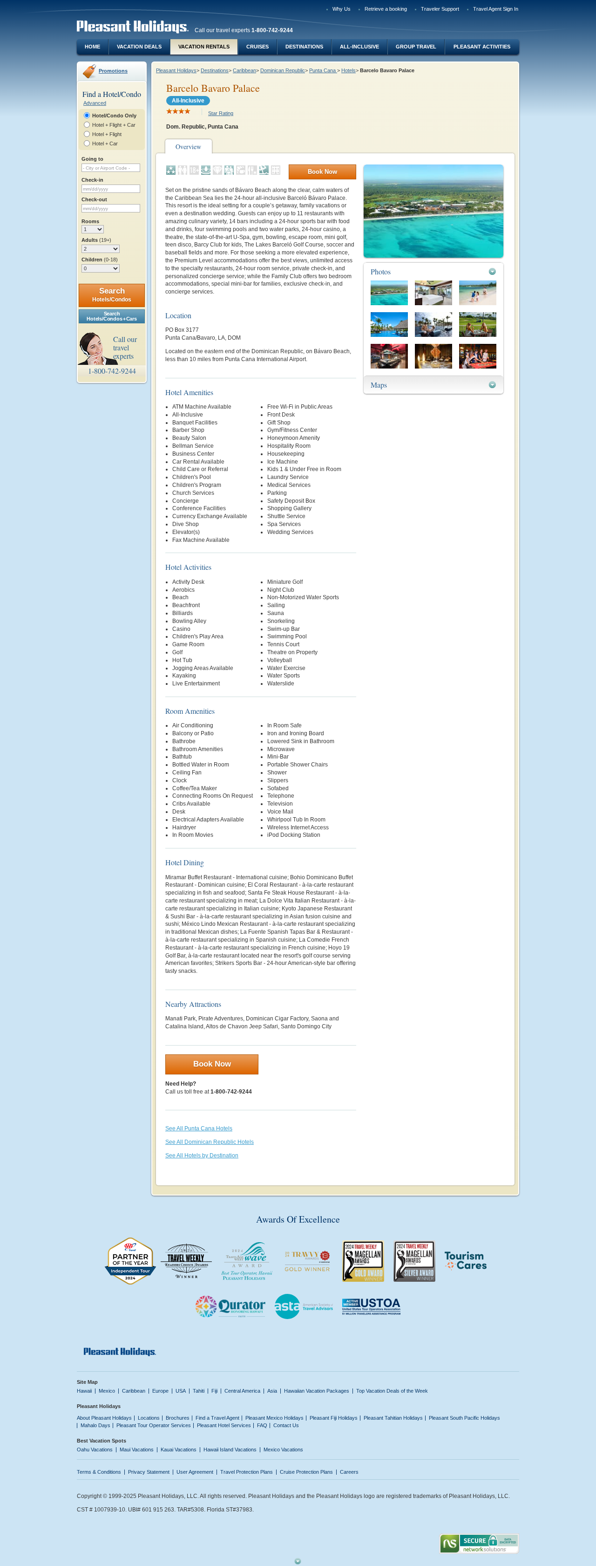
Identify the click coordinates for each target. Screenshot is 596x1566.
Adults (96, 240)
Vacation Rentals (204, 46)
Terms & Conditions (99, 1472)
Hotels (348, 70)
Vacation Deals (139, 46)
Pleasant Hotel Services (224, 1425)
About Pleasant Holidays (104, 1418)
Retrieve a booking (386, 9)
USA (181, 1391)
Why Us (341, 9)
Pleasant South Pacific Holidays (464, 1418)
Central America (242, 1391)
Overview (188, 146)
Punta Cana (323, 70)
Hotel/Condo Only (114, 115)
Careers (349, 1472)
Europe (160, 1391)
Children (99, 259)
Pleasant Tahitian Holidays (393, 1418)
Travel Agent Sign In (495, 9)
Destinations (304, 46)
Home (92, 46)
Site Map (87, 1382)
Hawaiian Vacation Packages (316, 1391)
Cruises (257, 46)
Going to (92, 159)
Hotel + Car (105, 143)
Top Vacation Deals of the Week (392, 1391)
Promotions (113, 71)
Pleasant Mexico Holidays (274, 1418)
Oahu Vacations (95, 1449)
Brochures (178, 1418)
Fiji (214, 1391)
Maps (379, 385)
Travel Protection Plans (246, 1472)
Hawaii (84, 1391)
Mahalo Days (95, 1425)
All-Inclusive (359, 46)
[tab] (433, 271)
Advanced (94, 103)
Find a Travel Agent (217, 1418)
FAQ (262, 1425)
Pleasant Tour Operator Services (153, 1425)
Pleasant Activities (482, 46)
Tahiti (198, 1391)
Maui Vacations (137, 1449)
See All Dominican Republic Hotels (209, 1142)
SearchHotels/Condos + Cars (111, 316)
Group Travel (416, 46)
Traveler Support (440, 9)
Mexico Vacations (283, 1449)
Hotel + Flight (107, 134)
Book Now (322, 171)
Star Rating (220, 113)
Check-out (94, 199)
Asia (272, 1391)
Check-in (92, 180)
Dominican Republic (282, 70)
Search (111, 295)
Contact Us (286, 1425)
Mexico (107, 1391)
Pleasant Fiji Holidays (334, 1418)
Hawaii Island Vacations (230, 1449)
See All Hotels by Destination (201, 1155)
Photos (381, 271)
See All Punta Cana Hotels (198, 1128)
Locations (149, 1418)
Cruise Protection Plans (306, 1472)
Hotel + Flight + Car (113, 125)
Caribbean (244, 70)
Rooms (90, 221)
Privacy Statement (148, 1472)
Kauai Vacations (178, 1449)
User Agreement (194, 1472)
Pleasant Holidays (176, 70)
